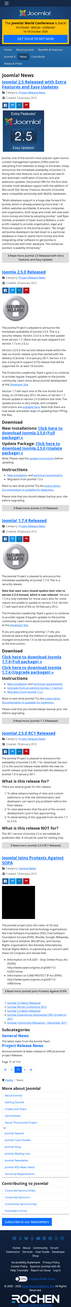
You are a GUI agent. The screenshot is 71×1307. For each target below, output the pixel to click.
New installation (17, 475)
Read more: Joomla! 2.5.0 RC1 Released (36, 845)
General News (27, 868)
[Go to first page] (5, 1070)
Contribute (38, 57)
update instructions (41, 458)
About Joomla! (25, 50)
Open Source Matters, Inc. (38, 1286)
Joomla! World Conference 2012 (27, 1007)
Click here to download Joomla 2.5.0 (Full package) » (32, 433)
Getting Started (14, 1102)
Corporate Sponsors (17, 1197)
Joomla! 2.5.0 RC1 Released (28, 733)
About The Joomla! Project (21, 1122)
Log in (57, 1270)
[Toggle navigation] (6, 3)
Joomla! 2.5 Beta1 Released (23, 1011)
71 (18, 1070)
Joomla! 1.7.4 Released (24, 520)
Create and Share (15, 1109)
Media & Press (13, 63)
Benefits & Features (50, 50)
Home (8, 50)
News (23, 57)
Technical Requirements (20, 1174)
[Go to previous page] (12, 1070)
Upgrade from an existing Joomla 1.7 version (35, 688)
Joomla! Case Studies (18, 1140)
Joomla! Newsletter (16, 1160)
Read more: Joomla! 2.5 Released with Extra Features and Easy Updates (36, 257)
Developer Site (19, 384)
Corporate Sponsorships (20, 1190)
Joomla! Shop (13, 1147)
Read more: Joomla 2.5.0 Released (36, 508)
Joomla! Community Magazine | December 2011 (37, 1023)
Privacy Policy (51, 1262)
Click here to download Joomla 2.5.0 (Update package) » (32, 448)
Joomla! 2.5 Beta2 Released (23, 1003)
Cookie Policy (19, 1266)
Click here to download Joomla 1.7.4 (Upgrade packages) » (31, 670)
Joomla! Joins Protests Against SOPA (33, 860)
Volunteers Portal (16, 1211)
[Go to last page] (30, 1070)
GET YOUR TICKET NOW (35, 39)
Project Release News (32, 92)
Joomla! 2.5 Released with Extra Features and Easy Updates (34, 84)
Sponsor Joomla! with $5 (45, 1266)
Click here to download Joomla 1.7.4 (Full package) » (31, 659)
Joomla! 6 (10, 57)
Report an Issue (41, 1270)
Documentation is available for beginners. (28, 490)
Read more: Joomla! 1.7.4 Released (36, 721)
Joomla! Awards (14, 1133)
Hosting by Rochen (35, 1305)
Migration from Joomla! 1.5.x (25, 692)
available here (31, 407)
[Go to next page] (25, 1070)
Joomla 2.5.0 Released (24, 272)
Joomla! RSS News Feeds (20, 1167)
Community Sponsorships (21, 1204)
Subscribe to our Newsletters (27, 1222)
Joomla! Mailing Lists (17, 1153)
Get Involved (12, 1116)
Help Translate (19, 1270)
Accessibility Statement (25, 1262)
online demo (52, 486)
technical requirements (48, 475)
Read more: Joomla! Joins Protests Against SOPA (36, 991)
